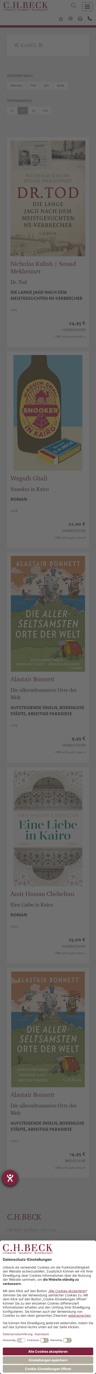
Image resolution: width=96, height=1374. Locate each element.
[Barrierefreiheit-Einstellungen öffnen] (10, 1178)
